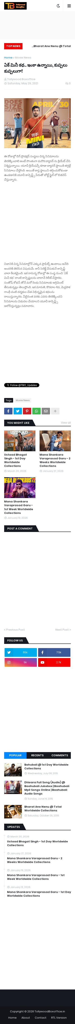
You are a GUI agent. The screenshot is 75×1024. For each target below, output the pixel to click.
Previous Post (15, 630)
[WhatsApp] (36, 411)
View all (66, 422)
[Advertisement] (37, 219)
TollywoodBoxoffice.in (50, 1011)
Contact (40, 1018)
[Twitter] (18, 411)
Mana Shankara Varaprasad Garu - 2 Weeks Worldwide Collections (55, 460)
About (25, 1018)
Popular (15, 755)
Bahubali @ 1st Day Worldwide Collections (46, 766)
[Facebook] (8, 411)
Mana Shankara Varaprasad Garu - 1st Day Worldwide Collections (39, 894)
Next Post (62, 630)
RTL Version (59, 1018)
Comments (59, 755)
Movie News (23, 58)
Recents (37, 755)
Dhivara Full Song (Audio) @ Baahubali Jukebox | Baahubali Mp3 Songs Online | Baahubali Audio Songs (46, 788)
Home (8, 58)
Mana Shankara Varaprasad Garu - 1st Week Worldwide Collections (18, 507)
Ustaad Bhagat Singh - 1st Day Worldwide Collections (15, 460)
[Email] (46, 411)
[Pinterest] (27, 411)
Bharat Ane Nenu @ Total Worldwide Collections (52, 46)
